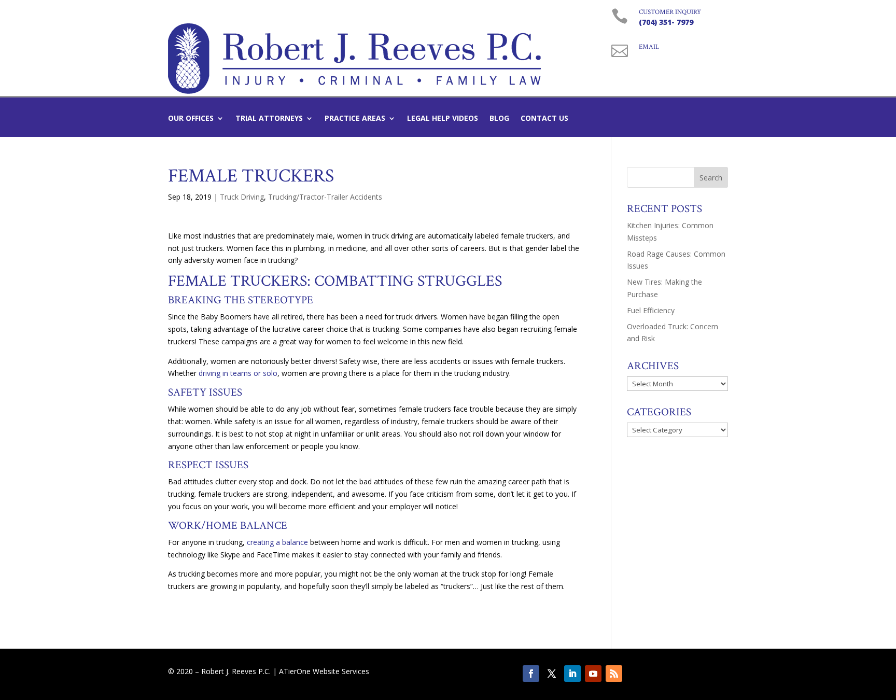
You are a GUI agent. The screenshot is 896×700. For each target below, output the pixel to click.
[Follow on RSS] (614, 673)
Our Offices (191, 119)
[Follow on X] (551, 673)
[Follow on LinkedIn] (572, 673)
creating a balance (277, 542)
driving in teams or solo (238, 373)
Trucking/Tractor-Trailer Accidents (325, 197)
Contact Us (544, 119)
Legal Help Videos (442, 119)
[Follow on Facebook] (531, 673)
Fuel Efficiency (651, 310)
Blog (499, 119)
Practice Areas (355, 119)
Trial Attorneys (269, 119)
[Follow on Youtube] (593, 673)
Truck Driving (242, 197)
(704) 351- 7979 (666, 22)
